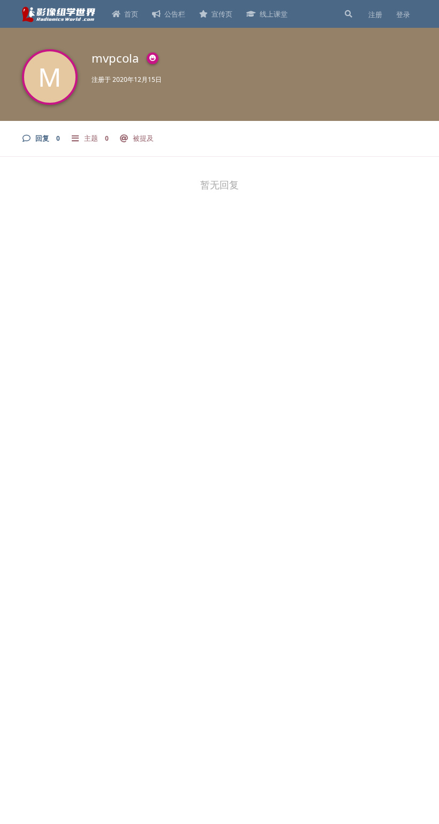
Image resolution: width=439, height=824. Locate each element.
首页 (131, 14)
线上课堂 (273, 14)
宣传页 (221, 14)
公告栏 (174, 14)
